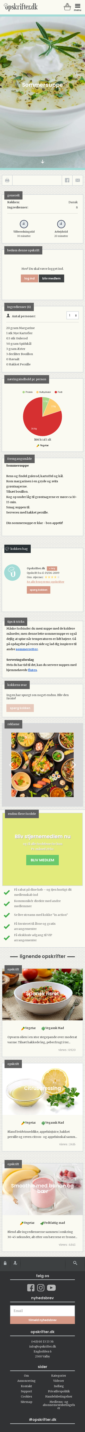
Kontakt (26, 1386)
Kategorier (58, 1375)
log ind (29, 278)
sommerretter (27, 649)
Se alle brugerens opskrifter (45, 581)
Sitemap (26, 1402)
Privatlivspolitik (59, 1391)
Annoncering (26, 1381)
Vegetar (44, 445)
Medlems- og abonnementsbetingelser (59, 1405)
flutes (32, 670)
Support (26, 1391)
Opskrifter (21, 7)
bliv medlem (51, 278)
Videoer (58, 1381)
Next (73, 765)
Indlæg (59, 1386)
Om (26, 1375)
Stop (5, 765)
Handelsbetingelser (58, 1396)
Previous (11, 765)
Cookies (26, 1396)
